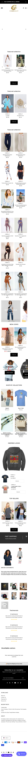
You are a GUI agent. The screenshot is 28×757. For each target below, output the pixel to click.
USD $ (6, 734)
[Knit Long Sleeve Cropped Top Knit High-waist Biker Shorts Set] (7, 278)
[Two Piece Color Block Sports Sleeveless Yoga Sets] (20, 192)
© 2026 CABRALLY (5, 755)
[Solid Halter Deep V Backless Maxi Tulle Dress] (20, 58)
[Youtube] (15, 680)
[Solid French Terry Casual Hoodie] (8, 508)
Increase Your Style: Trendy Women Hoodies (10, 709)
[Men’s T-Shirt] (21, 395)
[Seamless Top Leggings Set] (20, 222)
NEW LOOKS (14, 321)
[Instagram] (18, 680)
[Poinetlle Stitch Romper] (20, 248)
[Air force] (5, 476)
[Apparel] (7, 395)
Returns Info (3, 697)
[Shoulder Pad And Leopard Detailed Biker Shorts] (20, 167)
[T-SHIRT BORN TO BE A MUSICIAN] (5, 486)
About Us (3, 692)
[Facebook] (7, 680)
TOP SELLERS (14, 495)
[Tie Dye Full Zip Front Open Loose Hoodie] (20, 508)
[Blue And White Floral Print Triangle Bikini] (20, 332)
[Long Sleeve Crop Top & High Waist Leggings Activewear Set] (7, 248)
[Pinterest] (12, 680)
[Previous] (2, 2)
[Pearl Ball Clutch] (20, 100)
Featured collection (14, 48)
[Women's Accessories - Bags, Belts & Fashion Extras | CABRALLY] (21, 420)
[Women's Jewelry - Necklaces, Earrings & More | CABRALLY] (7, 420)
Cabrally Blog (4, 704)
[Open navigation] (5, 8)
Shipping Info (4, 696)
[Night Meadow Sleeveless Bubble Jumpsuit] (8, 333)
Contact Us (3, 694)
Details (17, 478)
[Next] (26, 2)
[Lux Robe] (8, 100)
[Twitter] (9, 680)
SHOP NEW (10, 369)
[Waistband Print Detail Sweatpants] (7, 139)
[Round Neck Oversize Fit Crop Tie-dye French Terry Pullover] (7, 195)
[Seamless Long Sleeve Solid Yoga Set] (7, 222)
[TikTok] (20, 680)
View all (14, 80)
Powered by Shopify (13, 755)
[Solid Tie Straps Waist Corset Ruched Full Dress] (8, 58)
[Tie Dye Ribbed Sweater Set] (7, 167)
